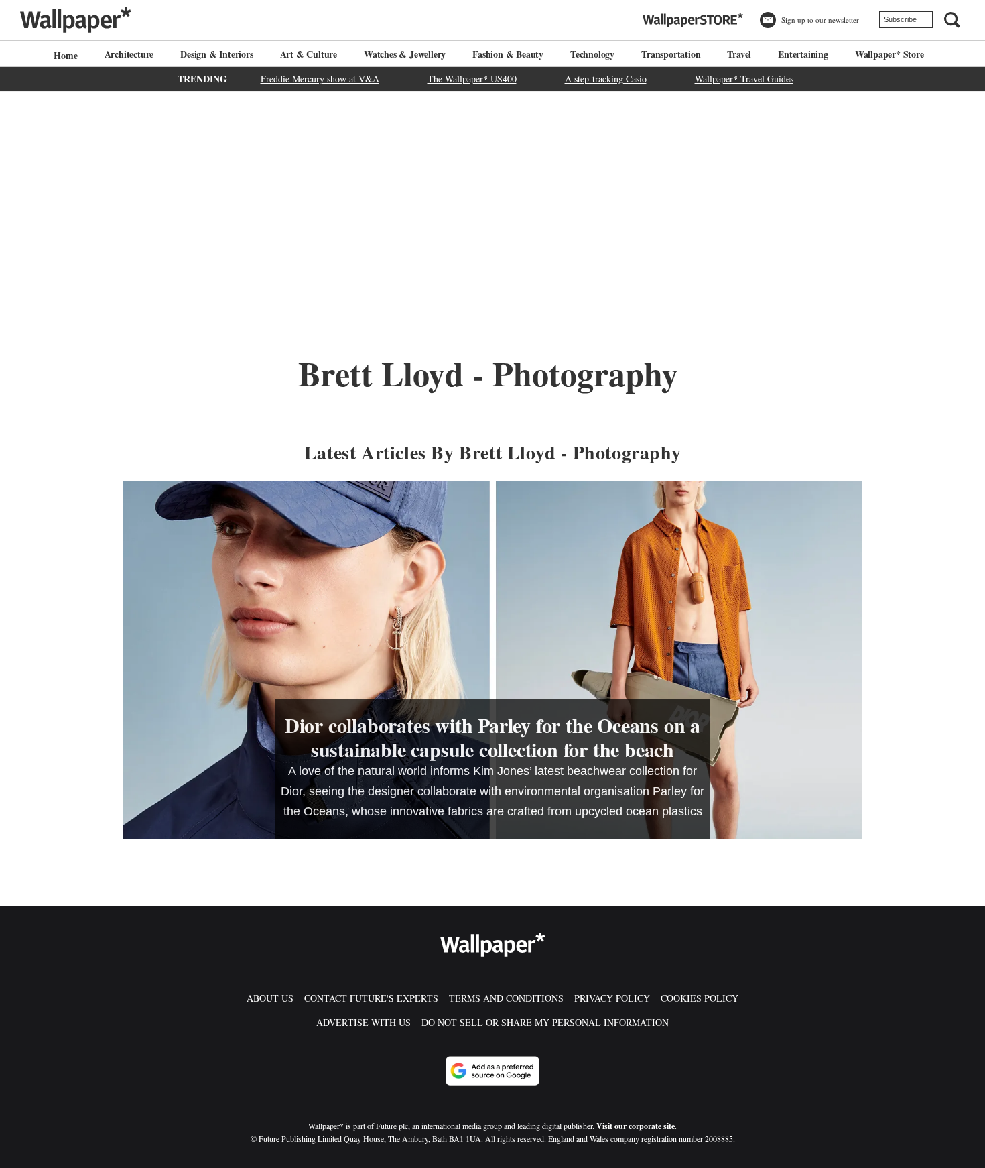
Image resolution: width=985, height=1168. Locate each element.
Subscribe (900, 19)
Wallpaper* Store (889, 54)
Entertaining (803, 54)
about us (270, 998)
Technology (592, 54)
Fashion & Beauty (507, 54)
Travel (739, 54)
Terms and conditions (506, 998)
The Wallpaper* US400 (472, 78)
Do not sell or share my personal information (545, 1022)
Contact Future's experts (371, 998)
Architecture (129, 54)
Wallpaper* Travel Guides (744, 78)
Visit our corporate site (635, 1126)
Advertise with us (363, 1022)
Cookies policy (699, 998)
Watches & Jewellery (405, 54)
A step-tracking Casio (606, 78)
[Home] (63, 55)
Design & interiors (216, 54)
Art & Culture (308, 54)
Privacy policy (612, 998)
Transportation (670, 54)
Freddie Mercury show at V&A (320, 78)
